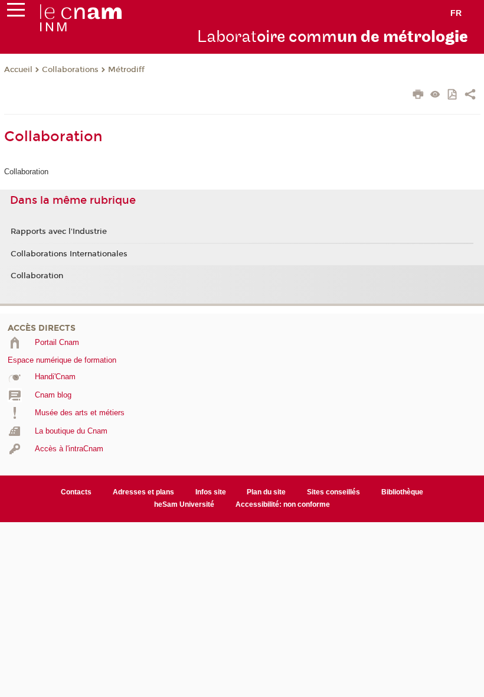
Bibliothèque (402, 492)
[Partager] (470, 96)
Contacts (76, 492)
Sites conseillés (333, 492)
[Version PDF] (453, 95)
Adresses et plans (143, 492)
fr (456, 13)
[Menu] (16, 12)
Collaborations (70, 69)
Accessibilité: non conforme (283, 504)
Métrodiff (126, 69)
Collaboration (37, 276)
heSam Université (184, 504)
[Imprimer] (418, 96)
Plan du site (266, 492)
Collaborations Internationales (69, 254)
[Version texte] (435, 95)
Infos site (210, 492)
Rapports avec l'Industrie (59, 231)
